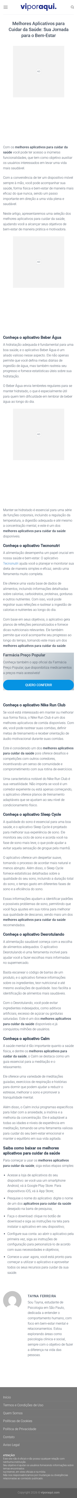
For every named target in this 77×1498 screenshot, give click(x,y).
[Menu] (5, 7)
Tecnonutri (10, 563)
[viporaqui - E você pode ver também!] (39, 7)
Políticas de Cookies (17, 1421)
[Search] (72, 7)
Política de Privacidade (19, 1429)
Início (7, 1397)
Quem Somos (13, 1413)
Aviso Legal (11, 1445)
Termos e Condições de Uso (23, 1405)
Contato (9, 1437)
